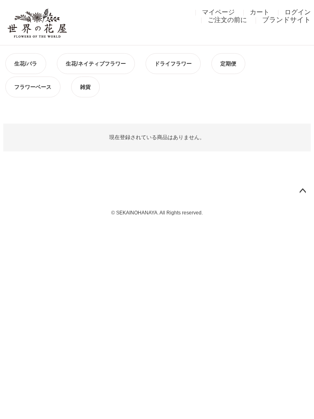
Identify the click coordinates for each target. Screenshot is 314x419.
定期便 (228, 64)
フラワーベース (33, 87)
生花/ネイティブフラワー (96, 64)
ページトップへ (302, 191)
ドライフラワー (173, 64)
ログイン (298, 12)
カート (259, 12)
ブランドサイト (286, 20)
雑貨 (85, 87)
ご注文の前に (227, 19)
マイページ (218, 12)
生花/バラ (25, 64)
